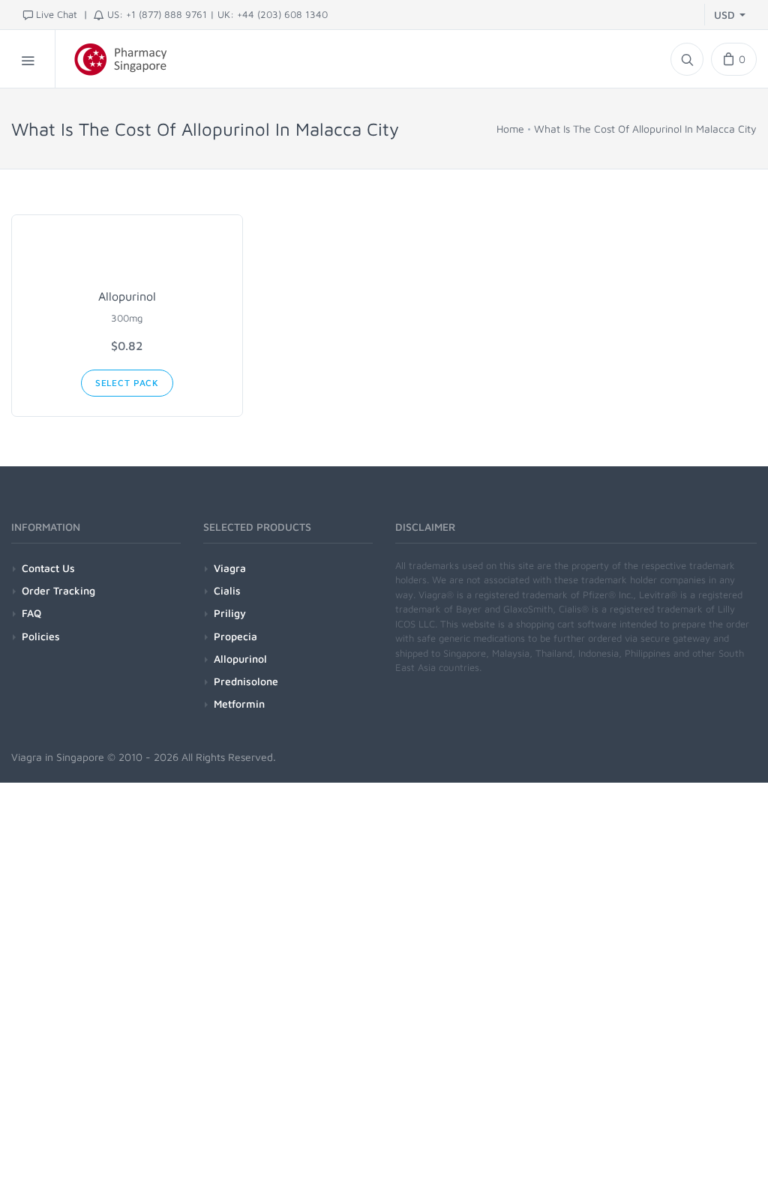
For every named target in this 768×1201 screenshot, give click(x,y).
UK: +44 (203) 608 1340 (273, 14)
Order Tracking (58, 590)
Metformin (239, 703)
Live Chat (56, 14)
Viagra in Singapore (57, 756)
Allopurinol (127, 296)
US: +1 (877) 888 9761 (157, 14)
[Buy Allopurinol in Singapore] (127, 255)
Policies (41, 636)
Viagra (230, 568)
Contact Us (48, 568)
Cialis (227, 590)
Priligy (230, 612)
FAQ (31, 612)
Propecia (235, 636)
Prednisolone (246, 681)
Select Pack (127, 382)
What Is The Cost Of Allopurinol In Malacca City (645, 128)
